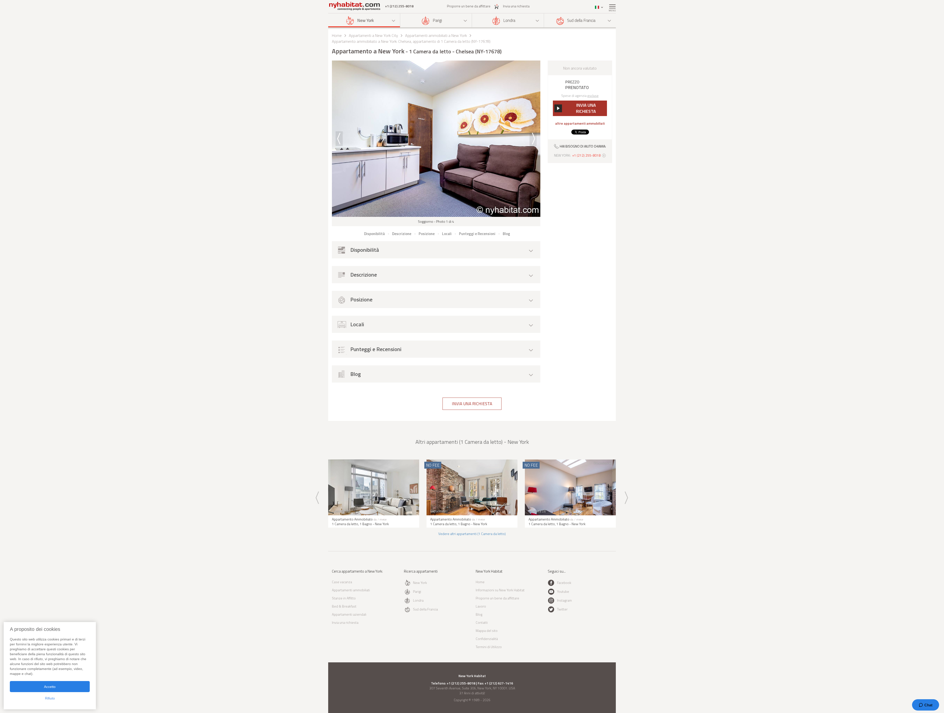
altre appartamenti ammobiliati (580, 123)
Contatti (482, 622)
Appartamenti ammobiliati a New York (436, 35)
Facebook (564, 582)
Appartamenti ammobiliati (351, 590)
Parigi (437, 20)
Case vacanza (342, 581)
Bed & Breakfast (344, 606)
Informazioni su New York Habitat (500, 590)
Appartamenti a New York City (373, 35)
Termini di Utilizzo (489, 646)
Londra (509, 20)
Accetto (50, 687)
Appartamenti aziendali (349, 614)
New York (365, 20)
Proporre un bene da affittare (468, 6)
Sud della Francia (581, 20)
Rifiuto (50, 698)
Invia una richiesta (516, 6)
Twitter (562, 609)
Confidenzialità (487, 638)
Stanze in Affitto (344, 598)
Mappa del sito (487, 630)
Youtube (563, 591)
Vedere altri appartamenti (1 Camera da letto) (472, 533)
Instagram (564, 600)
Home (337, 35)
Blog (479, 614)
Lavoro (481, 606)
